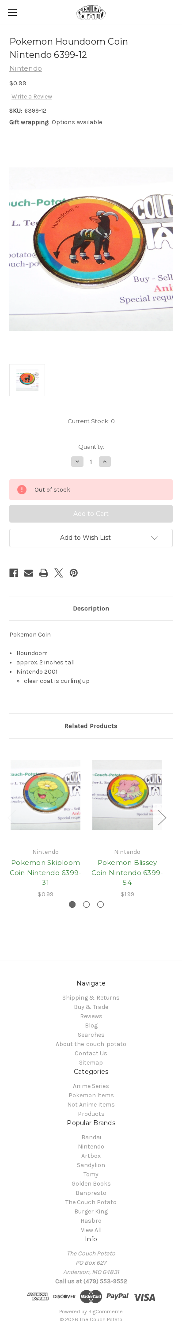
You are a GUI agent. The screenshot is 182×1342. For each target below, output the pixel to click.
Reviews (91, 1016)
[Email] (28, 573)
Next (162, 817)
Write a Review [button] (31, 96)
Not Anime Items (91, 1104)
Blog (91, 1025)
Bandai (91, 1137)
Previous (11, 817)
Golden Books (91, 1183)
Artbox (91, 1156)
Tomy (91, 1174)
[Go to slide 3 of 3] (100, 904)
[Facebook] (13, 573)
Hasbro (91, 1220)
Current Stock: (91, 421)
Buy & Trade (91, 1007)
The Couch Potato (91, 1202)
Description (91, 608)
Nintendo (91, 1146)
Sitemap (91, 1062)
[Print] (43, 573)
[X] (58, 573)
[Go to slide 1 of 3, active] (72, 904)
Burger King (91, 1211)
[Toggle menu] (12, 12)
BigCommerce (105, 1311)
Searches (91, 1035)
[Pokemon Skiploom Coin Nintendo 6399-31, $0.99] (45, 795)
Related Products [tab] (91, 726)
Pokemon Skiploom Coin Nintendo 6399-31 (46, 872)
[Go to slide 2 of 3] (86, 904)
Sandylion (91, 1165)
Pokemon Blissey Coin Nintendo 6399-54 (127, 872)
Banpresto (91, 1193)
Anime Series (91, 1086)
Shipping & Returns (91, 997)
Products (91, 1114)
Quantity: (91, 446)
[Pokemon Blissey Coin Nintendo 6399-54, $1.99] (127, 795)
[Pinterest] (73, 573)
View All (91, 1230)
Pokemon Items (91, 1095)
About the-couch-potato (91, 1044)
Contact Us (91, 1053)
